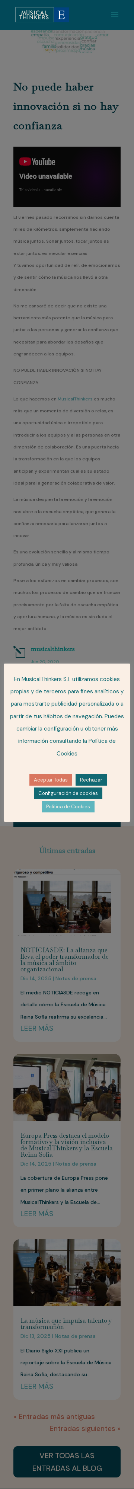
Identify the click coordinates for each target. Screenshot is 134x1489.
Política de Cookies (68, 806)
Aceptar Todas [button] (51, 780)
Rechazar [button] (91, 780)
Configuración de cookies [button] (68, 793)
